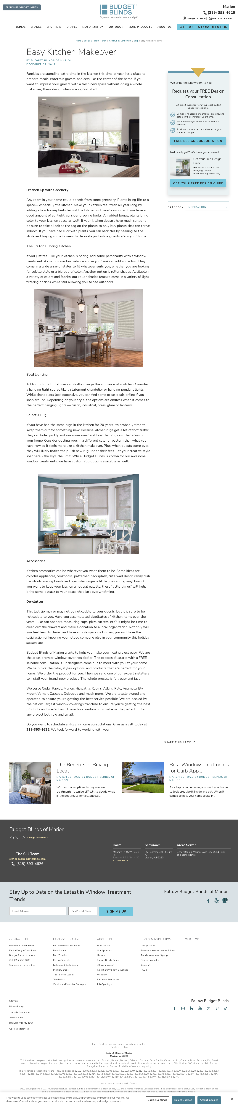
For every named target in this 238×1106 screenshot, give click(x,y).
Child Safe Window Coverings (112, 969)
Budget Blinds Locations (22, 955)
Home (78, 40)
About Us (164, 27)
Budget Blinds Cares (108, 960)
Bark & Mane (59, 950)
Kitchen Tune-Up (61, 960)
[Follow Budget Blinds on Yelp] (216, 901)
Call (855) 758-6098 (19, 960)
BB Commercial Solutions (66, 945)
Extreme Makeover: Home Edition (158, 950)
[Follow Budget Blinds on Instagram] (183, 1008)
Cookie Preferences (19, 1028)
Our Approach (104, 950)
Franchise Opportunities (22, 7)
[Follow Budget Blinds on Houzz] (191, 1008)
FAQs (144, 969)
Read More (122, 860)
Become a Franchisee (108, 979)
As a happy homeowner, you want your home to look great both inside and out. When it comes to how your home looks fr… (198, 791)
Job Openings (104, 984)
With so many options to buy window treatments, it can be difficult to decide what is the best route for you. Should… (86, 791)
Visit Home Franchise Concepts (69, 984)
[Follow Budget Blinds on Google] (225, 901)
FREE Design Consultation (198, 141)
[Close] (232, 1099)
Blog (136, 40)
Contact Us (18, 939)
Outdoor (116, 27)
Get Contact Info (222, 18)
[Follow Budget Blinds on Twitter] (209, 1008)
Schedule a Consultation (202, 27)
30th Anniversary (106, 965)
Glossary (146, 965)
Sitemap (13, 1000)
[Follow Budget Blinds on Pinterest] (217, 1008)
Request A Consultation (21, 945)
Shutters (54, 27)
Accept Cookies (209, 1100)
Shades (36, 27)
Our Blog (192, 939)
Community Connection (120, 40)
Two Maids (59, 979)
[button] (193, 18)
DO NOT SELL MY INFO (21, 1023)
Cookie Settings (157, 1100)
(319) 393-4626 (221, 12)
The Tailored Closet (63, 974)
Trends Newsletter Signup (154, 955)
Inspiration (197, 207)
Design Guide (148, 945)
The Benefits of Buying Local (82, 767)
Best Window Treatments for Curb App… (199, 767)
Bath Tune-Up (60, 955)
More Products (140, 27)
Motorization (93, 27)
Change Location (36, 837)
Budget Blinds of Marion (95, 40)
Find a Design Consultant (22, 950)
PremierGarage (60, 969)
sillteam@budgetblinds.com (27, 859)
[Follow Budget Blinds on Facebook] (208, 901)
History (101, 955)
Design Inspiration (150, 960)
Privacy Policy (16, 1006)
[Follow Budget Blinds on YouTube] (200, 1008)
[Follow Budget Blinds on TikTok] (226, 1008)
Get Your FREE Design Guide (198, 183)
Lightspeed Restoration (65, 965)
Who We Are (103, 945)
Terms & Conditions (19, 1012)
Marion (229, 6)
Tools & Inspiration (156, 939)
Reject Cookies (183, 1100)
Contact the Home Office (22, 965)
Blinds (20, 27)
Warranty (102, 974)
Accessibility (16, 1017)
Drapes (72, 27)
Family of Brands (66, 939)
